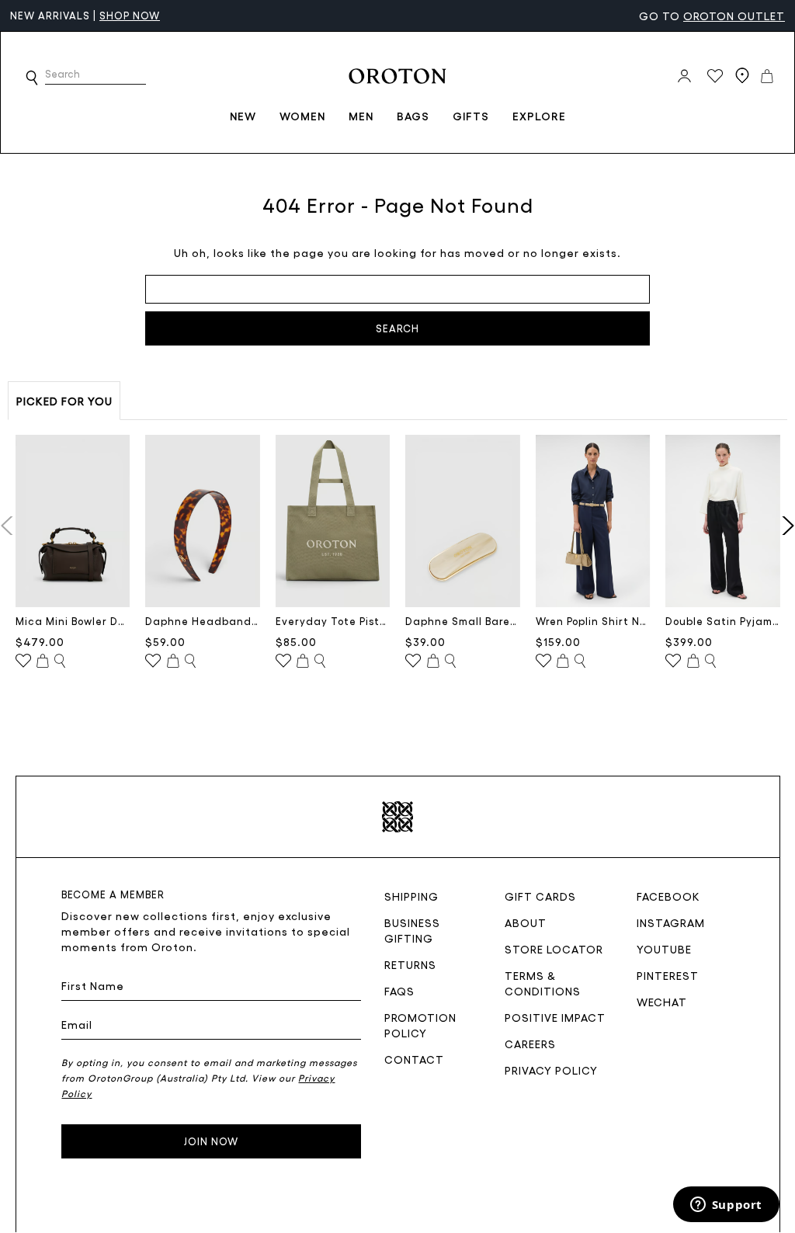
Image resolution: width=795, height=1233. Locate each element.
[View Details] (59, 661)
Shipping (411, 896)
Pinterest (668, 975)
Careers (530, 1043)
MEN (361, 115)
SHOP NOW (129, 15)
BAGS (413, 115)
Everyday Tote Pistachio (333, 621)
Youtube (664, 949)
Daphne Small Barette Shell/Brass (462, 621)
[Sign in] (684, 76)
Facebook (668, 896)
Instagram (671, 922)
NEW (243, 115)
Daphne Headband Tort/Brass (202, 621)
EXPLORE (539, 115)
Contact (414, 1059)
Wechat (662, 1001)
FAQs (399, 991)
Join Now (211, 1141)
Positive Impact (555, 1017)
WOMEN (302, 115)
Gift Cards (540, 896)
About (526, 922)
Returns (410, 964)
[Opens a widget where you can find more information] (725, 1205)
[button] (31, 78)
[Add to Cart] (42, 661)
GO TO (712, 15)
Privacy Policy (551, 1070)
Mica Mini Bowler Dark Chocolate (73, 621)
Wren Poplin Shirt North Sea (593, 621)
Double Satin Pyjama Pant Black (722, 621)
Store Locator (554, 949)
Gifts (471, 115)
